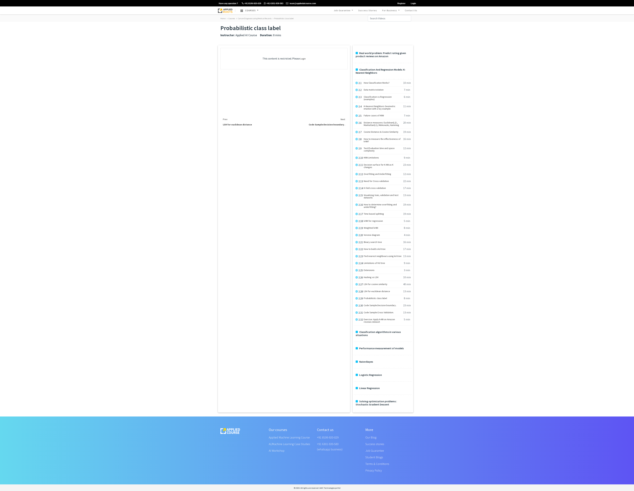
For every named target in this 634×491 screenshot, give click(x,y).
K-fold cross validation (375, 188)
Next (343, 119)
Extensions (369, 270)
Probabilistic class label (284, 18)
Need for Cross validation (376, 181)
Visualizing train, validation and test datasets (381, 196)
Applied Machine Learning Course (289, 437)
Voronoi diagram (372, 235)
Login (303, 58)
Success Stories (367, 10)
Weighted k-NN (371, 228)
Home (223, 18)
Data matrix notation (374, 90)
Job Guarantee (342, 10)
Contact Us (411, 10)
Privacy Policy (373, 470)
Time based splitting (374, 214)
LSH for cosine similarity (375, 284)
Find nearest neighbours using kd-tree (383, 256)
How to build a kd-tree (375, 249)
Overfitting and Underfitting (377, 174)
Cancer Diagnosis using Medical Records (254, 18)
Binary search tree (373, 242)
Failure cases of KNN (374, 115)
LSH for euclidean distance (377, 291)
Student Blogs (374, 457)
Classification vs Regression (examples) (378, 98)
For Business (390, 10)
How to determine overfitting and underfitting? (380, 205)
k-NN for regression (373, 221)
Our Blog (370, 437)
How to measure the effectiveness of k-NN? (382, 140)
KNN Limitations (371, 157)
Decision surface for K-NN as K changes (378, 166)
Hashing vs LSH (371, 277)
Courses (231, 18)
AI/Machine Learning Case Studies (289, 444)
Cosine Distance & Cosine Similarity (381, 132)
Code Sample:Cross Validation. (379, 312)
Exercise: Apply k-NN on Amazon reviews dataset (379, 320)
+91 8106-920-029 (328, 437)
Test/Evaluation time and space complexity (379, 149)
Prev (225, 119)
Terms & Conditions (377, 464)
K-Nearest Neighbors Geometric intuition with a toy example (379, 107)
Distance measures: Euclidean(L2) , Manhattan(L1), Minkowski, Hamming (381, 123)
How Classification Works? (376, 83)
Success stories (374, 444)
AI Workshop (276, 451)
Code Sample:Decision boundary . (380, 305)
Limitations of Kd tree (374, 263)
